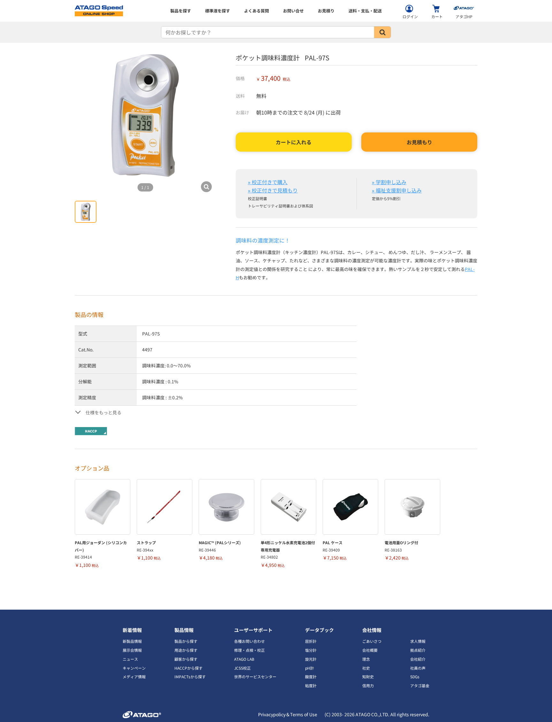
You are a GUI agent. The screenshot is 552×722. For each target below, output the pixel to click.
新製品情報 (132, 641)
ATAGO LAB (244, 659)
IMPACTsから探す (190, 676)
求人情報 (417, 641)
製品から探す (185, 641)
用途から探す (185, 650)
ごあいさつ (371, 641)
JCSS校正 (242, 668)
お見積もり (419, 142)
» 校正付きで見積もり (273, 190)
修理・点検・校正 (249, 650)
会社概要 (370, 650)
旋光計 (311, 659)
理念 (366, 659)
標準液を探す (217, 11)
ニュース (130, 659)
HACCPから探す (188, 668)
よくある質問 (256, 11)
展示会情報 (132, 650)
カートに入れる (293, 142)
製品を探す (180, 11)
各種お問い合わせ (249, 641)
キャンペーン (134, 668)
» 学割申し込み (389, 182)
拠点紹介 (417, 650)
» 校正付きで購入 (268, 182)
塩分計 (311, 650)
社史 (366, 668)
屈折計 (311, 641)
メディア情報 (134, 676)
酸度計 (311, 676)
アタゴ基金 (419, 685)
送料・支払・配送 (365, 11)
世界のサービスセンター (255, 676)
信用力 (368, 685)
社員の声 (417, 668)
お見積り (326, 11)
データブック (319, 630)
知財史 (368, 676)
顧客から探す (185, 659)
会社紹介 (417, 659)
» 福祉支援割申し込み (397, 190)
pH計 (309, 668)
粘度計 (311, 685)
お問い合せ (293, 11)
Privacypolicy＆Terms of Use (287, 714)
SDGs (414, 676)
